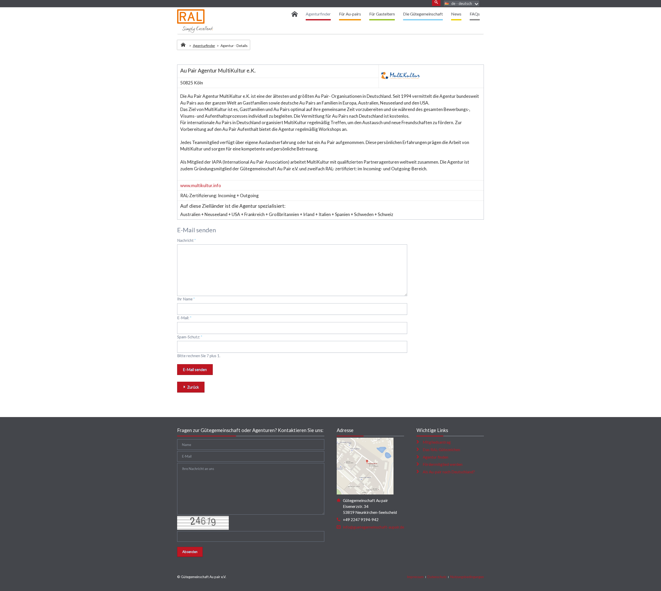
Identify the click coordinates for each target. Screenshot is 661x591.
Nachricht (186, 240)
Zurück (193, 387)
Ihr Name (186, 299)
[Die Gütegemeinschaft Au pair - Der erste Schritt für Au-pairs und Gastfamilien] (296, 13)
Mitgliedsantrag (437, 442)
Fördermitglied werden (442, 464)
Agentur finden (435, 457)
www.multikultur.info (200, 185)
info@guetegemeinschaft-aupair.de (373, 527)
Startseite (183, 44)
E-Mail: (184, 317)
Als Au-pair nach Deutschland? (449, 471)
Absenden (190, 552)
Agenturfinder (204, 45)
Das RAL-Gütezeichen (441, 449)
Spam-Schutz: (189, 336)
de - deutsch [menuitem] (461, 3)
